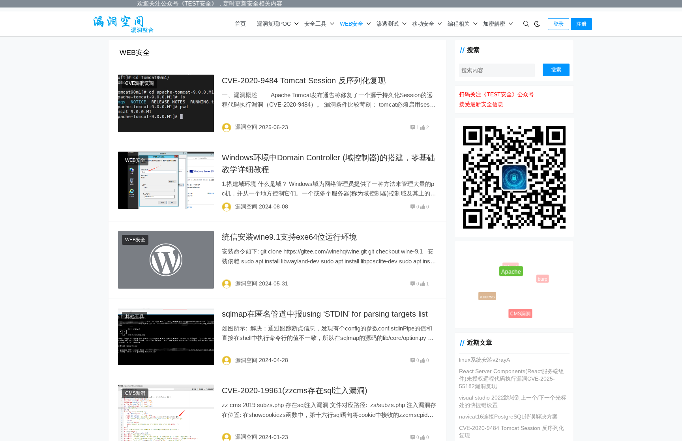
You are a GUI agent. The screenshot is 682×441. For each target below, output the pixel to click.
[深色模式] (537, 24)
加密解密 (494, 24)
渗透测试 (388, 24)
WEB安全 (351, 24)
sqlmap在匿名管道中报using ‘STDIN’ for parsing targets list (325, 314)
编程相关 (459, 24)
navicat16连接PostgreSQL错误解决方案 (508, 416)
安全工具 (315, 24)
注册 (581, 24)
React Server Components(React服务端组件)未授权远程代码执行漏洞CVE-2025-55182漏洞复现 (511, 378)
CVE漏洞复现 (139, 83)
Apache (514, 274)
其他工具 (134, 316)
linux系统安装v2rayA (484, 360)
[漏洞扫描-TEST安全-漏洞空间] (121, 23)
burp (542, 278)
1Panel (508, 264)
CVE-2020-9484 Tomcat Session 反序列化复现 (304, 80)
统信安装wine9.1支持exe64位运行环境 (289, 237)
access (487, 296)
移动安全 (423, 24)
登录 (558, 24)
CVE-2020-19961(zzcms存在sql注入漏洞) (294, 390)
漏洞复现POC (274, 24)
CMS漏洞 (135, 393)
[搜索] (526, 24)
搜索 (556, 70)
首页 (240, 24)
